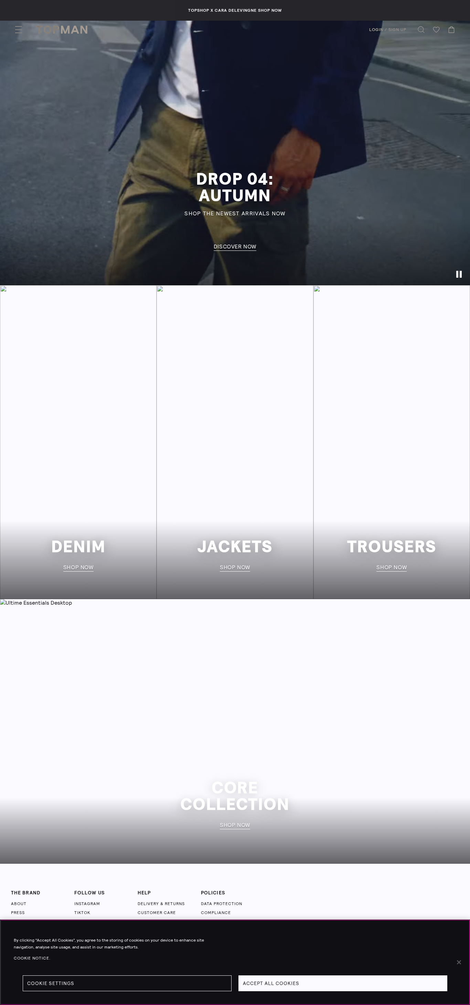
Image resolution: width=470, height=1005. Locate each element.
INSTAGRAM (87, 903)
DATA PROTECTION (221, 903)
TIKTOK (82, 912)
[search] (421, 29)
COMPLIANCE (216, 912)
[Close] (459, 962)
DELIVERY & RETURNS (161, 903)
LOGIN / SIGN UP (387, 29)
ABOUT (18, 903)
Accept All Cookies (271, 983)
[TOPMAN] (61, 29)
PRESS (18, 912)
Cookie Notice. (32, 958)
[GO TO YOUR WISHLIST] (436, 29)
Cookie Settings (50, 983)
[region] (235, 962)
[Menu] (18, 29)
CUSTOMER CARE (157, 912)
